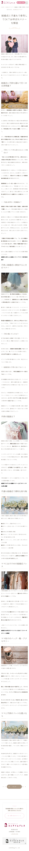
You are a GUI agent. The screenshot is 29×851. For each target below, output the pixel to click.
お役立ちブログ (9, 7)
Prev (6, 786)
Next (23, 786)
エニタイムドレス (5, 753)
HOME (2, 7)
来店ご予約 (21, 2)
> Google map (14, 834)
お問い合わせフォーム (15, 815)
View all (14, 786)
